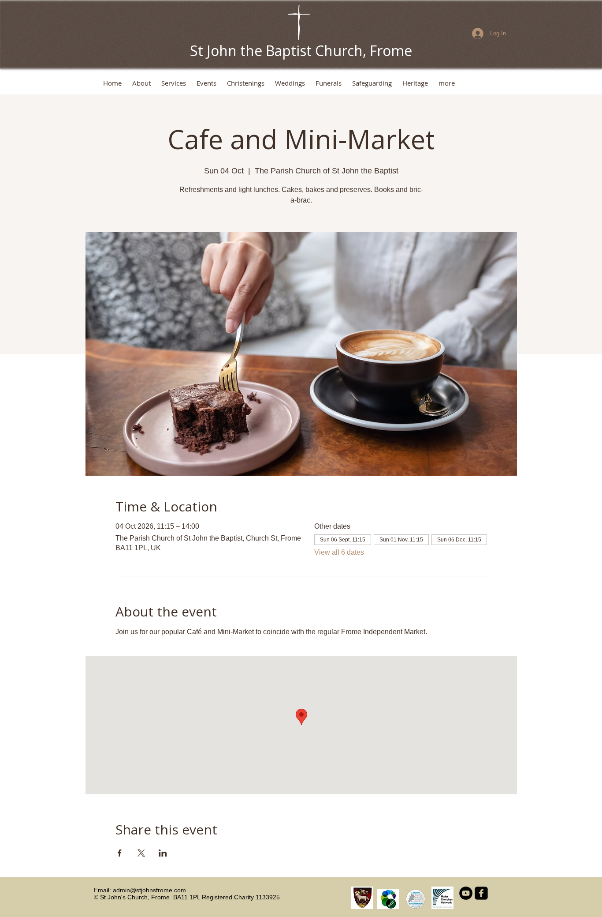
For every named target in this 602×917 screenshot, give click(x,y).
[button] (141, 83)
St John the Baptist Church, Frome (301, 50)
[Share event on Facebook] (119, 853)
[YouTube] (465, 893)
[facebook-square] (481, 893)
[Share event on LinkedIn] (163, 853)
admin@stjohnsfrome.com (149, 890)
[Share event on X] (141, 853)
